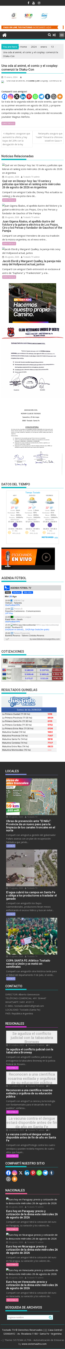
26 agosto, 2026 (11, 176)
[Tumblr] (47, 96)
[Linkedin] (23, 96)
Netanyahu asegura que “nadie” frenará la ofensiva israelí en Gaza (49, 137)
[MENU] (61, 35)
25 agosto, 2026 (15, 817)
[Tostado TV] (4, 35)
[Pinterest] (29, 96)
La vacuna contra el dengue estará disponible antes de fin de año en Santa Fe (31, 1122)
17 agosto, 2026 (15, 888)
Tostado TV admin (31, 176)
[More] (60, 96)
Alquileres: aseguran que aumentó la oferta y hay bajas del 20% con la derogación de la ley (16, 139)
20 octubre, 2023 (16, 1130)
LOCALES (11, 846)
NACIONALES (12, 1229)
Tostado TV (32, 817)
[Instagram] (10, 96)
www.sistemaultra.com (34, 1343)
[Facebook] (4, 96)
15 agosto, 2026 (15, 956)
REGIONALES (12, 1068)
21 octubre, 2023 (16, 1045)
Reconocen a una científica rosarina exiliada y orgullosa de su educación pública (32, 1078)
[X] (17, 96)
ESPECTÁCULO (8, 123)
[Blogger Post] (53, 96)
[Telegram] (41, 96)
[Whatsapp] (35, 96)
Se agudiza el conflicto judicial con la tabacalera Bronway (32, 1038)
